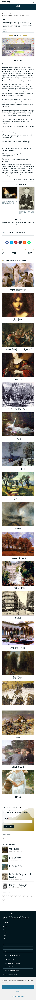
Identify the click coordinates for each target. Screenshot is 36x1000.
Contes (5, 932)
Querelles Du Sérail (18, 647)
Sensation (18, 498)
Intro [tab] (4, 19)
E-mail (6, 818)
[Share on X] (11, 242)
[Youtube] (19, 917)
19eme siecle (12, 232)
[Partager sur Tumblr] (20, 242)
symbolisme (22, 232)
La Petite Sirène (16, 866)
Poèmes (16, 15)
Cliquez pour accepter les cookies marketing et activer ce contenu (18, 47)
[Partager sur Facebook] (7, 242)
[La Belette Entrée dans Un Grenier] (5, 876)
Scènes (18, 617)
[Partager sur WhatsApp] (29, 242)
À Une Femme (18, 319)
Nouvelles (6, 942)
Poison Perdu (18, 379)
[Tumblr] (16, 917)
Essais (5, 935)
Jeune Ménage (18, 767)
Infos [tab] (4, 29)
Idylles (18, 796)
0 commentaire (19, 851)
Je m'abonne (8, 826)
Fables (5, 938)
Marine (18, 528)
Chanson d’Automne (18, 558)
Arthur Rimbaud (8, 15)
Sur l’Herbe (18, 677)
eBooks (5, 929)
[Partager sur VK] (23, 896)
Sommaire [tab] (5, 31)
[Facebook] (5, 917)
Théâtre (5, 951)
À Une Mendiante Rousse (10, 974)
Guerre (18, 737)
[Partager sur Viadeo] (3, 900)
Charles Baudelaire (8, 959)
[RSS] (27, 917)
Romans (5, 948)
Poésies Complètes (24, 15)
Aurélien (6, 13)
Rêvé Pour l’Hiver (18, 468)
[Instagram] (23, 917)
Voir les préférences (18, 996)
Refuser (18, 991)
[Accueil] (14, 9)
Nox (18, 707)
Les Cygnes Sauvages (18, 885)
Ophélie (18, 438)
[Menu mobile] (33, 2)
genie (17, 232)
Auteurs (5, 926)
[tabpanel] (18, 24)
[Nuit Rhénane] (5, 858)
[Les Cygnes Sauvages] (5, 886)
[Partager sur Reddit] (24, 242)
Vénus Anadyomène (18, 289)
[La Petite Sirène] (5, 867)
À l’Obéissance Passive (18, 588)
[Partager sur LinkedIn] (15, 896)
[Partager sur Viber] (19, 896)
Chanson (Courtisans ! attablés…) (18, 349)
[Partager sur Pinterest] (15, 242)
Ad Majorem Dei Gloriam (18, 409)
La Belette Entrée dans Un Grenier (20, 876)
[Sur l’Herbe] (5, 850)
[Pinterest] (12, 917)
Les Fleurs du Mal (8, 967)
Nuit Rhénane (15, 857)
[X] (8, 917)
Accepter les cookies (18, 987)
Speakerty (6, 2)
